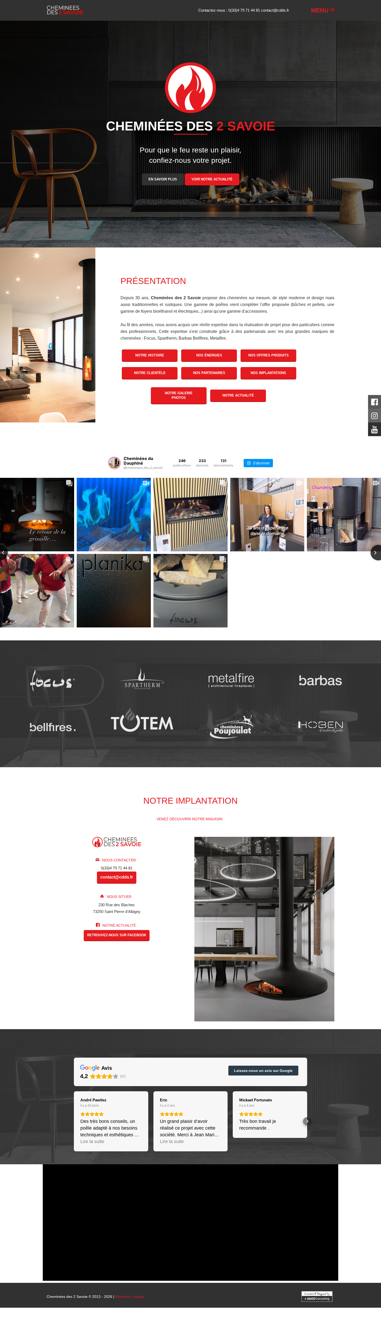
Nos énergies (209, 355)
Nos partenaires (209, 373)
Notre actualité (238, 395)
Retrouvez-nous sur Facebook (116, 935)
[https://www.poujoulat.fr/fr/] (231, 727)
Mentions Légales (129, 1296)
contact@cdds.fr (275, 10)
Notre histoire (149, 355)
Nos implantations (268, 373)
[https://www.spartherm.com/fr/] (142, 680)
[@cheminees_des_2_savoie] (114, 463)
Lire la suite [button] (92, 1141)
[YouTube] (374, 431)
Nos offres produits (268, 355)
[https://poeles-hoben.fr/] (321, 727)
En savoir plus (163, 179)
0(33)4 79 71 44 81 (244, 10)
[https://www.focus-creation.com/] (52, 680)
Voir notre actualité (212, 179)
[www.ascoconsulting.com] (317, 1296)
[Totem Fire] (142, 719)
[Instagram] (374, 417)
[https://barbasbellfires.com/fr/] (52, 727)
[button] (74, 1121)
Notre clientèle (150, 373)
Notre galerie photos (179, 395)
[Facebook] (374, 403)
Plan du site (192, 1315)
